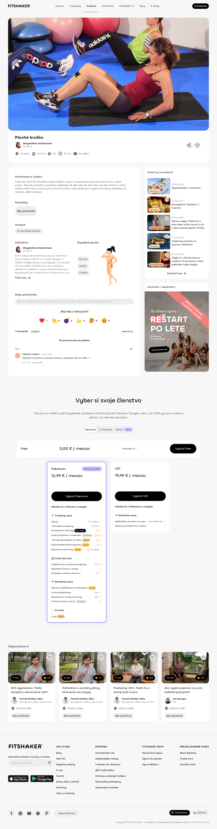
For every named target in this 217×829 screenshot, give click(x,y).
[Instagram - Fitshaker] (20, 813)
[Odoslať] (49, 763)
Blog (142, 6)
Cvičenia (91, 6)
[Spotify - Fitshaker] (38, 813)
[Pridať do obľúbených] (197, 145)
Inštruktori (107, 6)
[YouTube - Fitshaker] (29, 813)
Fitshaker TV (126, 6)
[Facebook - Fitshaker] (11, 813)
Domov (59, 6)
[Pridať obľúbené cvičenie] (50, 657)
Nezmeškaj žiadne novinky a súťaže (29, 756)
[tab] (124, 429)
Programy (75, 6)
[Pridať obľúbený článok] (167, 181)
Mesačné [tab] (90, 429)
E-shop (154, 6)
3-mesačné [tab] (105, 429)
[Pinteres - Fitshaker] (46, 813)
